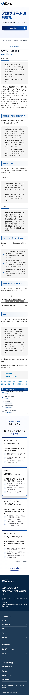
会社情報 (4, 685)
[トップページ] (3, 40)
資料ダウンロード (7, 667)
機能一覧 (10, 40)
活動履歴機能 (8, 374)
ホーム (4, 620)
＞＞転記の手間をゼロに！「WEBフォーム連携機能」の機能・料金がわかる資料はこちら (14, 383)
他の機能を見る (15, 46)
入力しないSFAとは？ (11, 377)
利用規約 (22, 685)
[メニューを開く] (26, 3)
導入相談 (4, 671)
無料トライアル (6, 675)
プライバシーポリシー (13, 685)
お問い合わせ (6, 679)
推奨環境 (4, 688)
